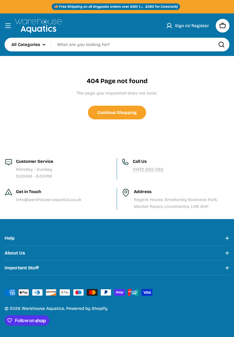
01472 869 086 (148, 169)
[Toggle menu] (8, 25)
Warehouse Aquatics (43, 308)
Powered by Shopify (87, 308)
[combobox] (117, 44)
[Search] (221, 44)
